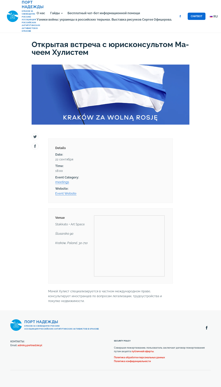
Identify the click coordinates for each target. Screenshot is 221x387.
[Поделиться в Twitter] (35, 136)
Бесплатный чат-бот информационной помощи (104, 13)
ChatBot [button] (196, 16)
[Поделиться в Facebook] (35, 146)
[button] (62, 13)
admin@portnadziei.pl (30, 345)
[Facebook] (180, 16)
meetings (62, 182)
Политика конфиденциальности (132, 361)
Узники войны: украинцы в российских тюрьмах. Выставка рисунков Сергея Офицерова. (104, 19)
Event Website (65, 193)
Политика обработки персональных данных (139, 357)
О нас (41, 13)
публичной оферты (143, 351)
